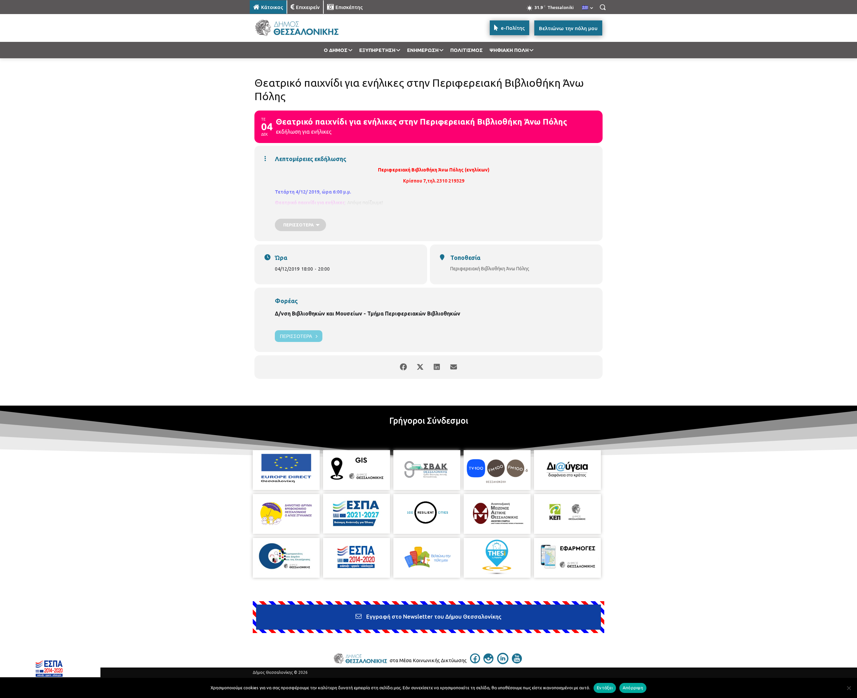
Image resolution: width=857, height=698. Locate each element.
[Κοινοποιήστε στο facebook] (403, 367)
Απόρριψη (633, 687)
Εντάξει (605, 687)
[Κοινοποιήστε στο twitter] (420, 367)
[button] (602, 7)
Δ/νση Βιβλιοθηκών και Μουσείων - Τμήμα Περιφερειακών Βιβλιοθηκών (367, 313)
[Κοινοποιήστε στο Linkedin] (436, 367)
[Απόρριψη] (848, 688)
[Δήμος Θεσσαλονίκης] (303, 28)
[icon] (475, 661)
